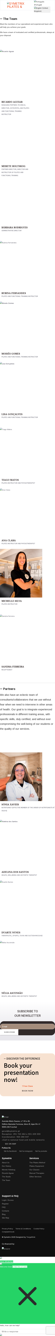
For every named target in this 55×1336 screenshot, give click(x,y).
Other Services (35, 1177)
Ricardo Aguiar (12, 101)
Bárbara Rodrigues (15, 227)
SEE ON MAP (10, 1144)
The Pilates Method (37, 1163)
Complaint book (8, 1232)
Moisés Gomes (11, 353)
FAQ (4, 1207)
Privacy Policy (7, 1229)
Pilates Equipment (36, 1166)
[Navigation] (3, 5)
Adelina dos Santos (15, 871)
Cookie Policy (39, 1229)
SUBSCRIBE (9, 1032)
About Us (5, 1163)
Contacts (5, 1211)
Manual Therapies (36, 1173)
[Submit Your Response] (27, 1335)
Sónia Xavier (10, 804)
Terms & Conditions (23, 1229)
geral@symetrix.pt (11, 1131)
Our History (6, 1166)
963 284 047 (23, 1137)
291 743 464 (19, 1134)
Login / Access (8, 1200)
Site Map (5, 1218)
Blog (4, 1214)
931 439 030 (34, 1134)
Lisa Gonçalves (12, 414)
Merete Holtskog (13, 166)
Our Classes (34, 1170)
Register (5, 1204)
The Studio (6, 1177)
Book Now (27, 1091)
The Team (6, 1180)
